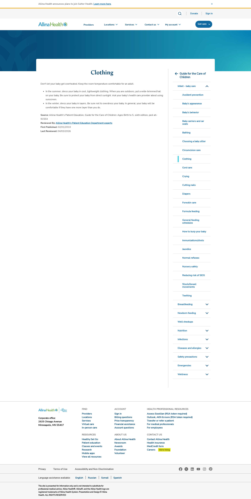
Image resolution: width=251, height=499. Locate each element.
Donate (194, 13)
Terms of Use (60, 469)
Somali (105, 477)
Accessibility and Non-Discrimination (94, 469)
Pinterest (211, 469)
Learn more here (102, 4)
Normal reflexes (190, 257)
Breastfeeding (185, 304)
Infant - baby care (187, 86)
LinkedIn (192, 469)
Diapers (186, 193)
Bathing (186, 132)
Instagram (204, 469)
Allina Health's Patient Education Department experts (84, 123)
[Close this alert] (212, 4)
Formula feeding (190, 211)
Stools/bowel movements (189, 286)
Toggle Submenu (207, 86)
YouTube (198, 469)
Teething (187, 295)
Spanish (117, 477)
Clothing (186, 159)
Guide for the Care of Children (193, 75)
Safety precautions (187, 356)
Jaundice (186, 249)
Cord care (187, 167)
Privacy (42, 469)
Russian (92, 477)
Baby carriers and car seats (193, 123)
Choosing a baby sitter (194, 141)
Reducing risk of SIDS (193, 275)
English (79, 477)
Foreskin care (189, 202)
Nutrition (182, 330)
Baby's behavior (190, 112)
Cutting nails (189, 185)
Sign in (209, 13)
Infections (183, 339)
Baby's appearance (192, 103)
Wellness (183, 374)
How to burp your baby (194, 231)
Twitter (186, 469)
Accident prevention (192, 94)
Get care (202, 24)
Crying (185, 176)
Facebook (180, 469)
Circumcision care (191, 150)
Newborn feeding (187, 313)
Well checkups (185, 321)
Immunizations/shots (193, 240)
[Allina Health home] (52, 25)
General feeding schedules (190, 221)
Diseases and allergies (189, 348)
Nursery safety (190, 266)
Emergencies (184, 365)
